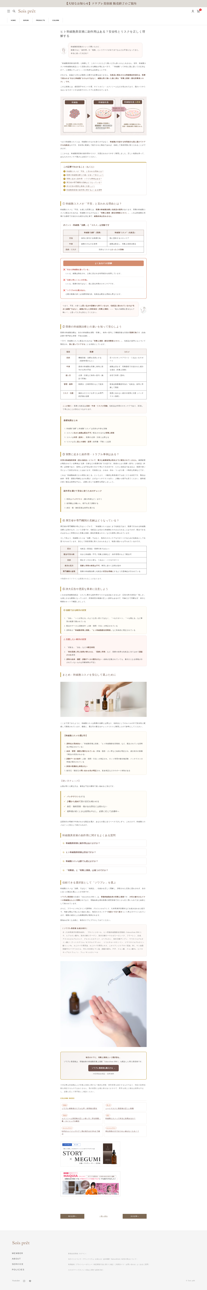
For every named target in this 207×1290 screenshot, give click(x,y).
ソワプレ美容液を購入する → (103, 1068)
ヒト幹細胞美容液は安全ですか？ (81, 852)
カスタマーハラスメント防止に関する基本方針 (85, 1270)
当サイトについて (74, 1259)
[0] (198, 11)
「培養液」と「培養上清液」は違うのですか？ (87, 870)
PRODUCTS (40, 20)
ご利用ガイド (120, 1264)
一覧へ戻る (103, 1216)
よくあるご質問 (142, 1264)
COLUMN (55, 20)
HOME (13, 20)
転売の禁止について (129, 1259)
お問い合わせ (131, 1264)
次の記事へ (135, 1216)
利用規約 (71, 1264)
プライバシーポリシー (84, 1264)
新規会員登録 (73, 1253)
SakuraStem (116, 1259)
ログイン (82, 1253)
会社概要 (106, 1259)
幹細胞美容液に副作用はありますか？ (83, 843)
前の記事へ (72, 1216)
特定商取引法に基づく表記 (104, 1264)
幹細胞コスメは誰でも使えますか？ (82, 861)
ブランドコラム (88, 1259)
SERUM (26, 20)
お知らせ (98, 1259)
